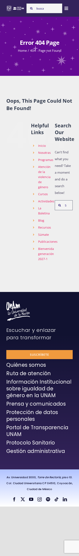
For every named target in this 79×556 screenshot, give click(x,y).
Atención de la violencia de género (44, 177)
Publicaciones (48, 242)
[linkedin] (65, 499)
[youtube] (31, 499)
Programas (45, 160)
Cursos (43, 194)
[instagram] (39, 499)
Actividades (46, 201)
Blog (41, 220)
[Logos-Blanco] (15, 7)
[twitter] (23, 499)
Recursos (44, 227)
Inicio (42, 146)
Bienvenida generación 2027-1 (46, 254)
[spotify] (48, 499)
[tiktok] (56, 499)
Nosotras (44, 153)
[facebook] (14, 499)
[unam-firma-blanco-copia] (18, 302)
